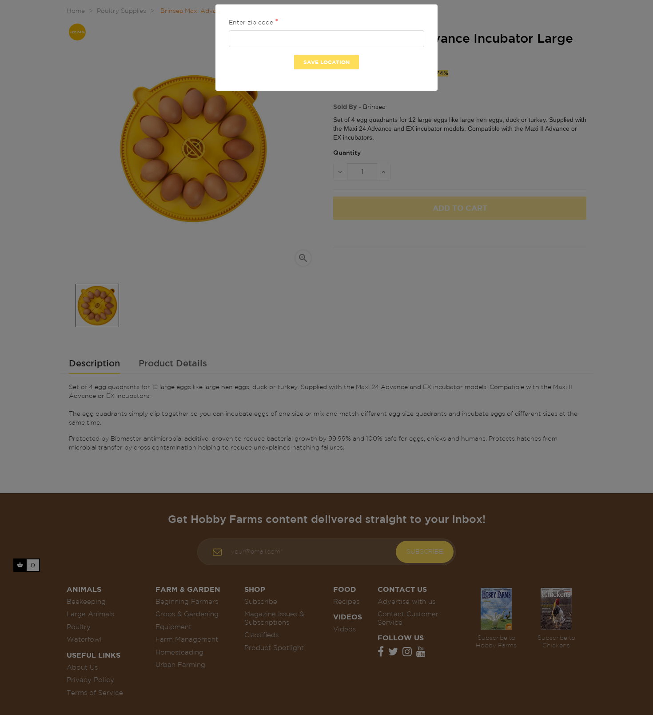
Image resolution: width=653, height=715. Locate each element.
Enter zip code (252, 22)
